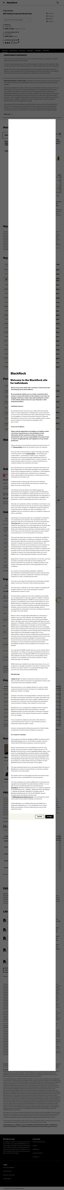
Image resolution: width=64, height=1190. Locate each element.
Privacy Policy (17, 447)
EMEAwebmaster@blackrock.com (22, 797)
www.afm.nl (14, 787)
